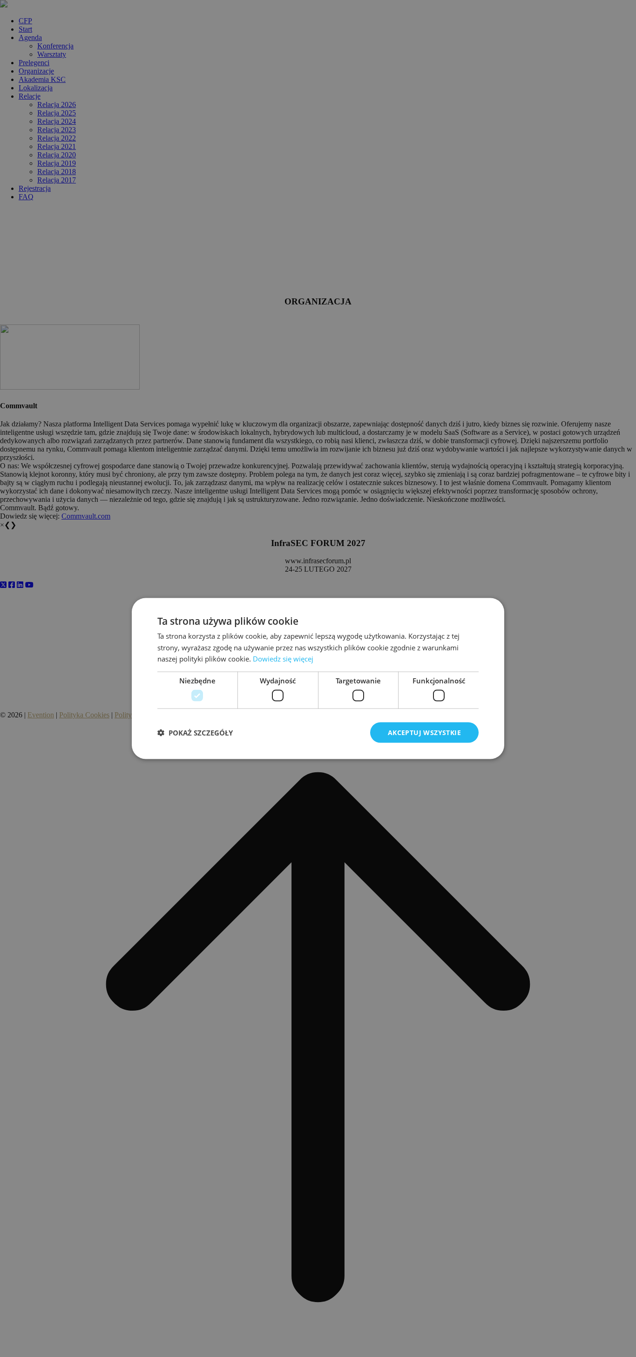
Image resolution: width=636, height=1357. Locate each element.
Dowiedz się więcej (283, 658)
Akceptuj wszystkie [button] (424, 732)
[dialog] (318, 678)
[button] (195, 733)
